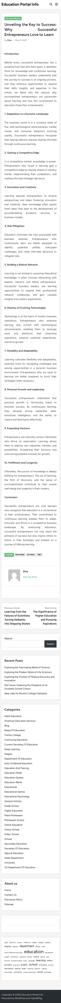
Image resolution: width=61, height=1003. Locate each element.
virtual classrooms (29, 972)
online (49, 960)
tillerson (37, 969)
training (44, 969)
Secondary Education (15, 843)
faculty (29, 957)
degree (7, 946)
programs (16, 965)
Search (8, 638)
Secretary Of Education (16, 848)
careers (19, 942)
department (27, 946)
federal (36, 957)
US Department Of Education (19, 867)
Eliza (9, 40)
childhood (26, 942)
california (12, 942)
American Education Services (20, 720)
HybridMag (36, 998)
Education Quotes (13, 18)
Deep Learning (12, 749)
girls (47, 957)
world (40, 972)
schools (50, 965)
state (24, 968)
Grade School (11, 806)
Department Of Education (18, 758)
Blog (6, 725)
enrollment (14, 957)
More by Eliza (30, 577)
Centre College (12, 735)
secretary (8, 968)
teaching (30, 969)
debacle (47, 942)
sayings (31, 555)
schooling (43, 965)
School (8, 839)
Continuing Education (16, 739)
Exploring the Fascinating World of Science (27, 667)
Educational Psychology (16, 796)
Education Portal (13, 772)
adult (6, 942)
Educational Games (14, 791)
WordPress (20, 998)
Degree (8, 754)
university (18, 972)
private (8, 964)
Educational (10, 787)
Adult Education (12, 716)
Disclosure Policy (13, 899)
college (34, 942)
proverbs (19, 555)
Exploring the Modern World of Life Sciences (28, 672)
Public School (11, 834)
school (33, 964)
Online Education (13, 824)
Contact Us (10, 894)
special (17, 968)
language (32, 961)
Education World (13, 782)
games (42, 957)
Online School (11, 829)
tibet (39, 555)
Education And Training (16, 768)
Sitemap (8, 904)
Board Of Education (14, 730)
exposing (23, 957)
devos (38, 946)
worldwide (47, 972)
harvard (7, 961)
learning (40, 960)
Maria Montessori (13, 815)
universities (8, 972)
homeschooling (16, 961)
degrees (15, 946)
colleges (41, 942)
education (34, 951)
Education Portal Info (20, 4)
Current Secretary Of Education (21, 744)
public (24, 964)
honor (25, 961)
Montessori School (14, 820)
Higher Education (13, 810)
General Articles (12, 801)
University (9, 862)
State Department (14, 858)
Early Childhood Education (18, 763)
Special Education (14, 853)
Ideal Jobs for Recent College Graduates (25, 693)
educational (49, 953)
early (43, 946)
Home (7, 890)
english (6, 957)
